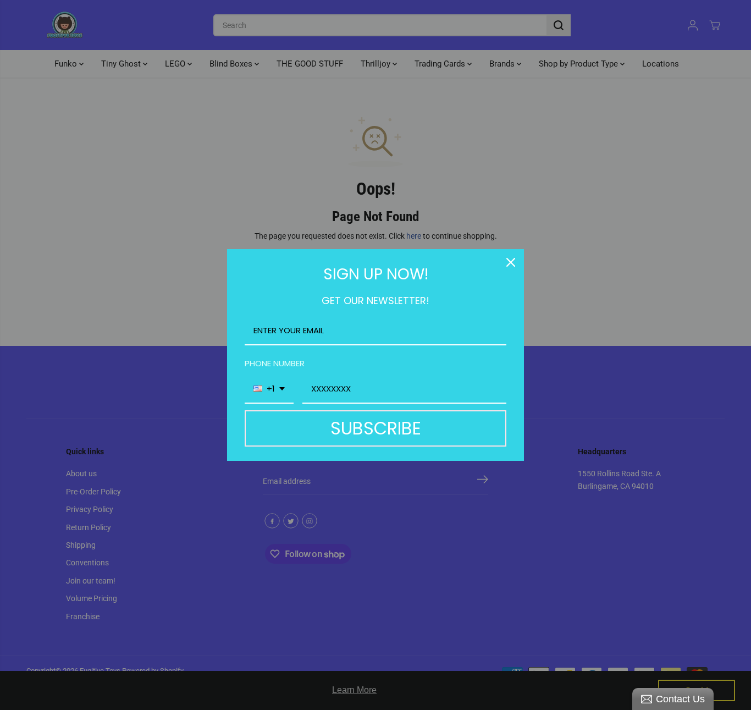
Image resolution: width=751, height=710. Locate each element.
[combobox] (269, 389)
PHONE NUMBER (275, 363)
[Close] (511, 262)
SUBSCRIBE (375, 428)
